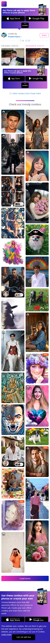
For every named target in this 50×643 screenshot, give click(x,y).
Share (44, 35)
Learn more (6, 634)
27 (29, 40)
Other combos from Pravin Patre (26, 93)
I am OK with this (23, 637)
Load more (25, 578)
